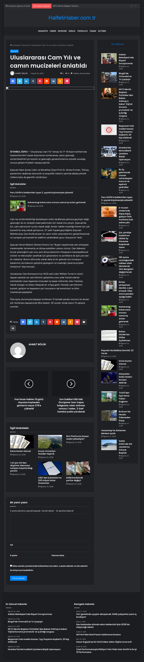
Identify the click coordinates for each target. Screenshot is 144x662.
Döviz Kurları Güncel (20, 451)
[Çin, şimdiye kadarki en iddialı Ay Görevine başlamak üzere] (109, 236)
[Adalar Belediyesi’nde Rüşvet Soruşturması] (109, 58)
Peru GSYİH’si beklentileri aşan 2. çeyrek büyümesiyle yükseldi (41, 192)
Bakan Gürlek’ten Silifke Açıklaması (124, 336)
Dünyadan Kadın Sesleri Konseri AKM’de (125, 378)
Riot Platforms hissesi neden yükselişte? (77, 437)
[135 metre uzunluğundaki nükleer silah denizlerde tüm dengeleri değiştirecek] (109, 261)
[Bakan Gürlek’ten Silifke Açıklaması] (109, 335)
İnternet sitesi (58, 555)
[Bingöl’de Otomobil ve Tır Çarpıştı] (109, 77)
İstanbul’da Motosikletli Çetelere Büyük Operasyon (125, 153)
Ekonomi (62, 31)
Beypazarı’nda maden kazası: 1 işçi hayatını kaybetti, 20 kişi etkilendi (126, 131)
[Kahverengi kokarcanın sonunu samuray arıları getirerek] (18, 206)
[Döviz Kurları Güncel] (22, 441)
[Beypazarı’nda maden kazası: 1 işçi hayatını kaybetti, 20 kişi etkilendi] (109, 129)
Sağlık (72, 31)
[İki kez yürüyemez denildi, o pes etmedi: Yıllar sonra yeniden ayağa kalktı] (109, 286)
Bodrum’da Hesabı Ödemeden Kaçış (124, 416)
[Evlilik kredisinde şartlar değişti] (78, 468)
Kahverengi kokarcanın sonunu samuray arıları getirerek (57, 202)
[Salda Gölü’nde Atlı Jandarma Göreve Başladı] (109, 445)
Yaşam (93, 31)
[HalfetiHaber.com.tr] (72, 17)
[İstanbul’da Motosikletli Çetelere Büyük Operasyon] (109, 151)
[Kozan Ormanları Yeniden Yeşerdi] (50, 441)
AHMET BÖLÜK (21, 73)
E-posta (14, 555)
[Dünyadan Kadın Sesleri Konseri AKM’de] (109, 377)
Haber (53, 31)
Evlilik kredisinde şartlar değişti (74, 479)
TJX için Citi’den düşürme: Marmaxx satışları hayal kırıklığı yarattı (21, 466)
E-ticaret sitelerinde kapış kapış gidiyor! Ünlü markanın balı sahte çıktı (126, 215)
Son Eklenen (117, 44)
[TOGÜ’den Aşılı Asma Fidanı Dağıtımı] (109, 396)
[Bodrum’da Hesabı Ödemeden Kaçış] (109, 415)
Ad (12, 545)
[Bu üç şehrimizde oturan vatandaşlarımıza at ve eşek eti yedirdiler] (109, 173)
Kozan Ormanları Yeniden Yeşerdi (47, 452)
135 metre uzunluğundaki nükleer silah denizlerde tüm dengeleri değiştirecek (126, 264)
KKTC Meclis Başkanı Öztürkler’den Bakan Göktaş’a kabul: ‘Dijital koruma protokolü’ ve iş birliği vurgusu (97, 6)
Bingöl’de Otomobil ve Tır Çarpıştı (125, 76)
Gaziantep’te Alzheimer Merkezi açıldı (113, 432)
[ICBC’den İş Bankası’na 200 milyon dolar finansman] (50, 468)
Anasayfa (43, 31)
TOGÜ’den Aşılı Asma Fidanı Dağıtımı (124, 397)
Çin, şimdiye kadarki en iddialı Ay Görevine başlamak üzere (125, 240)
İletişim (102, 31)
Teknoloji (82, 31)
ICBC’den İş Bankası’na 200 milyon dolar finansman (49, 480)
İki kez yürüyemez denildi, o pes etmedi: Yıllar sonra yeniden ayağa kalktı (126, 289)
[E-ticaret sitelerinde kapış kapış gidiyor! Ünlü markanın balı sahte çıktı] (109, 211)
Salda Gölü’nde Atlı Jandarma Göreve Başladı (125, 447)
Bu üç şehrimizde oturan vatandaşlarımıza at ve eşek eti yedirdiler (125, 178)
